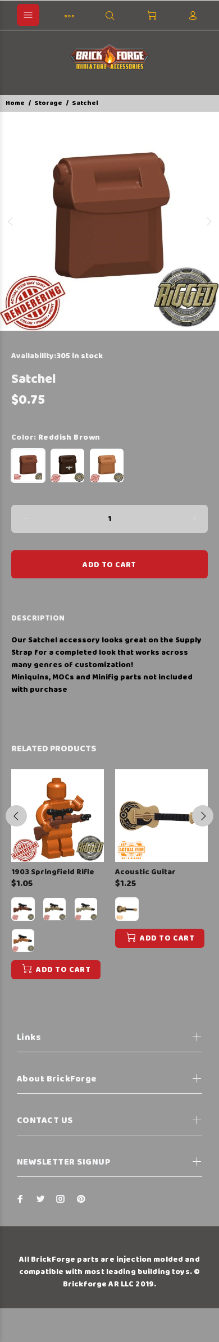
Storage (48, 103)
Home (15, 103)
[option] (109, 221)
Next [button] (208, 221)
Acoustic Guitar (145, 872)
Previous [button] (10, 221)
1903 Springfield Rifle (52, 872)
